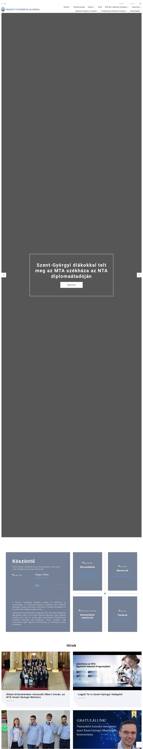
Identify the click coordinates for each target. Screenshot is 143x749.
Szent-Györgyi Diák (87, 570)
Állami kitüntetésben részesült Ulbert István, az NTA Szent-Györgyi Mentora (35, 696)
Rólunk (66, 7)
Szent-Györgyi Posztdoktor (87, 577)
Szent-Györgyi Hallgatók (87, 573)
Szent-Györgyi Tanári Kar (123, 621)
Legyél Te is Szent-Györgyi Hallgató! (100, 694)
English (132, 3)
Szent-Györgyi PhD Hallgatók (87, 575)
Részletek (71, 285)
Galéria (90, 7)
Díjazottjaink (135, 11)
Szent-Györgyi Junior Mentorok (122, 576)
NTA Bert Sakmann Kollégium (116, 7)
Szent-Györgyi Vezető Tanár (122, 618)
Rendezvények (79, 7)
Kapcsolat (136, 7)
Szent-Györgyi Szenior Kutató (87, 580)
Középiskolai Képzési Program (113, 11)
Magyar (121, 3)
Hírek (100, 7)
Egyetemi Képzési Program (86, 11)
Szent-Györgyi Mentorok (122, 574)
